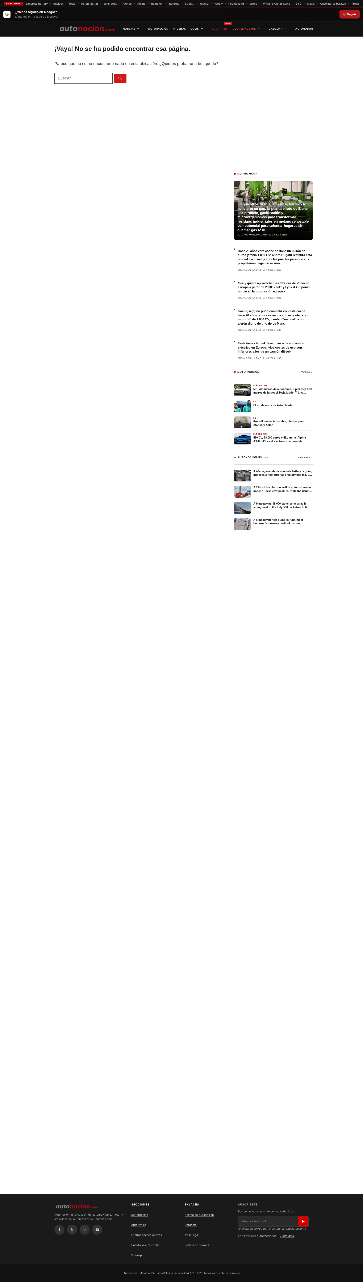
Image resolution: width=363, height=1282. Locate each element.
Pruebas (179, 28)
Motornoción (158, 28)
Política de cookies (197, 1245)
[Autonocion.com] (87, 28)
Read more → (305, 457)
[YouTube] (97, 1230)
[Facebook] (59, 1230)
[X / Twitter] (72, 1230)
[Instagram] (85, 1230)
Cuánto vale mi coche (145, 1245)
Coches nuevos (244, 28)
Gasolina (275, 28)
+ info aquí (287, 1235)
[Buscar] (120, 78)
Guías (195, 28)
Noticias (129, 28)
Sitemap (136, 1255)
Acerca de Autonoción (199, 1214)
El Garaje (219, 28)
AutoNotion (304, 28)
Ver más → (307, 372)
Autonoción (130, 1273)
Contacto (191, 1224)
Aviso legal (192, 1235)
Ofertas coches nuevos (146, 1235)
